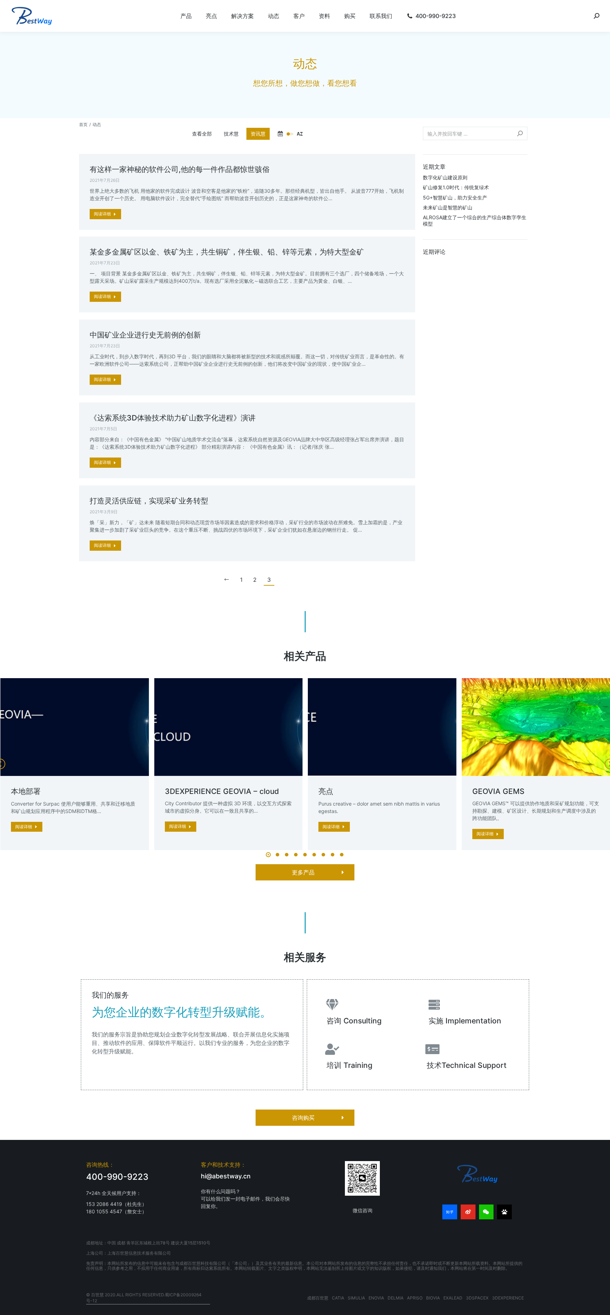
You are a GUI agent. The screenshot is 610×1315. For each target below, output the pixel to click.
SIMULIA (356, 1298)
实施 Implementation (465, 1020)
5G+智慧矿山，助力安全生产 (455, 198)
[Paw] (504, 1212)
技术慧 (231, 134)
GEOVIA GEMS (498, 791)
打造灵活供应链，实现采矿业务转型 (149, 500)
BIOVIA (433, 1298)
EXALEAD (452, 1298)
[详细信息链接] (74, 727)
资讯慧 (258, 134)
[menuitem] (186, 16)
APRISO (415, 1298)
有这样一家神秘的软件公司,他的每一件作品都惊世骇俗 (180, 169)
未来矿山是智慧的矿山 (447, 207)
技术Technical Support (467, 1065)
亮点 (325, 791)
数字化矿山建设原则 (445, 177)
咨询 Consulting (354, 1020)
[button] (268, 854)
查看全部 (202, 134)
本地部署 (26, 791)
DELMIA (395, 1298)
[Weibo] (468, 1212)
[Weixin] (486, 1212)
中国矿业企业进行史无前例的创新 (145, 334)
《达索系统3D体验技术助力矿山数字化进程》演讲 (173, 417)
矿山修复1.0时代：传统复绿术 (456, 187)
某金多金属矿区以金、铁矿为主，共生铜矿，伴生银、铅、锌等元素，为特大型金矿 (227, 251)
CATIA (338, 1298)
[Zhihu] (449, 1212)
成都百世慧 (317, 1298)
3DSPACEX (477, 1298)
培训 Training (349, 1065)
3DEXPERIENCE (508, 1298)
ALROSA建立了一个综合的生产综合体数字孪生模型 (474, 220)
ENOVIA (376, 1298)
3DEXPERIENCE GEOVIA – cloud (222, 791)
